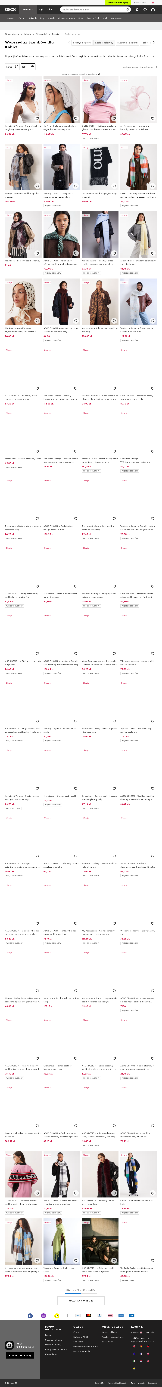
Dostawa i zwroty (53, 1344)
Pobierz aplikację (109, 1332)
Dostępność (152, 1383)
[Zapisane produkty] (145, 9)
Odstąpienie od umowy (56, 1349)
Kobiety (27, 34)
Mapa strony (51, 1354)
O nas (76, 1332)
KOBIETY (28, 9)
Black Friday (107, 1341)
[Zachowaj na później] (37, 118)
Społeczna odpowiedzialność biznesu (85, 1344)
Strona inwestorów (81, 1351)
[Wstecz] (69, 42)
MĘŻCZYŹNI (46, 9)
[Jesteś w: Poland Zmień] (153, 2)
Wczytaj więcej (81, 1300)
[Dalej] (154, 42)
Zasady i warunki (138, 1383)
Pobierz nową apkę (117, 2)
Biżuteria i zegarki (127, 42)
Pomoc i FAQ (140, 2)
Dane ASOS (100, 1383)
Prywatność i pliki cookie (118, 1383)
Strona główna (12, 34)
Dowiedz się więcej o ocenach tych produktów (79, 74)
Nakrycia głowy (82, 42)
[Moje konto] (137, 9)
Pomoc (48, 1335)
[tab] (11, 18)
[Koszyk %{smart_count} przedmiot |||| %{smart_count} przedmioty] (153, 9)
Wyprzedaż (41, 34)
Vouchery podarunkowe (113, 1336)
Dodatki (55, 34)
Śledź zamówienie (53, 1339)
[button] (134, 1346)
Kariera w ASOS (80, 1336)
